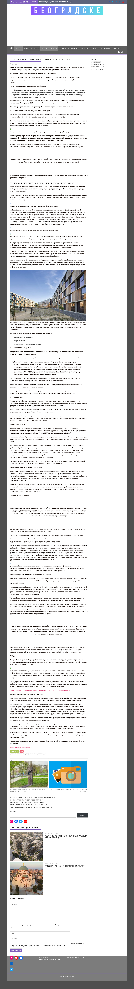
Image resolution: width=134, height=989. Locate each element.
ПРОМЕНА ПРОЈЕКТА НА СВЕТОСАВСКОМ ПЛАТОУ (26, 800)
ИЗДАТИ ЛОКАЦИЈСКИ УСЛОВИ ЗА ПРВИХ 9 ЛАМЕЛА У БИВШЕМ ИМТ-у (33, 798)
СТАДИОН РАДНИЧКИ (31, 754)
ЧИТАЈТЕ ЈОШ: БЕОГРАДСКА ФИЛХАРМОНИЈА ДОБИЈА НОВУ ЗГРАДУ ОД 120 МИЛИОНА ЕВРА (40, 690)
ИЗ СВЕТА (117, 48)
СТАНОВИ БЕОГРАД (89, 48)
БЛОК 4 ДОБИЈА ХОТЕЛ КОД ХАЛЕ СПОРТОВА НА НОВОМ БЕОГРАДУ (69, 790)
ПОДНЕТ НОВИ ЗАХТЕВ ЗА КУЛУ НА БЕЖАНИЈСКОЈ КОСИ (28, 805)
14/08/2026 (49, 833)
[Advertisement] (67, 30)
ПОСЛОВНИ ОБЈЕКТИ (68, 48)
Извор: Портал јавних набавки (21, 747)
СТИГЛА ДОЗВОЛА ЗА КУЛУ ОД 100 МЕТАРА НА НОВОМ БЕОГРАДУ (31, 807)
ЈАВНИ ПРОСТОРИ (49, 48)
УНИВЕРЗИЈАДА (42, 754)
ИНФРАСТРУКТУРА (31, 48)
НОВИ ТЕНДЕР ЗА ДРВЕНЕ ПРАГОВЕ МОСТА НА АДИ (55, 2)
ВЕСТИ (18, 48)
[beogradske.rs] (11, 48)
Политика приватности (75, 957)
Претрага (13, 812)
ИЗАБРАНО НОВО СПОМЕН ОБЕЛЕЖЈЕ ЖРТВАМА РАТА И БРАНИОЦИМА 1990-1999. (27, 790)
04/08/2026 (49, 863)
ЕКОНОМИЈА (105, 48)
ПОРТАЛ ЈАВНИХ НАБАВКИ (18, 754)
